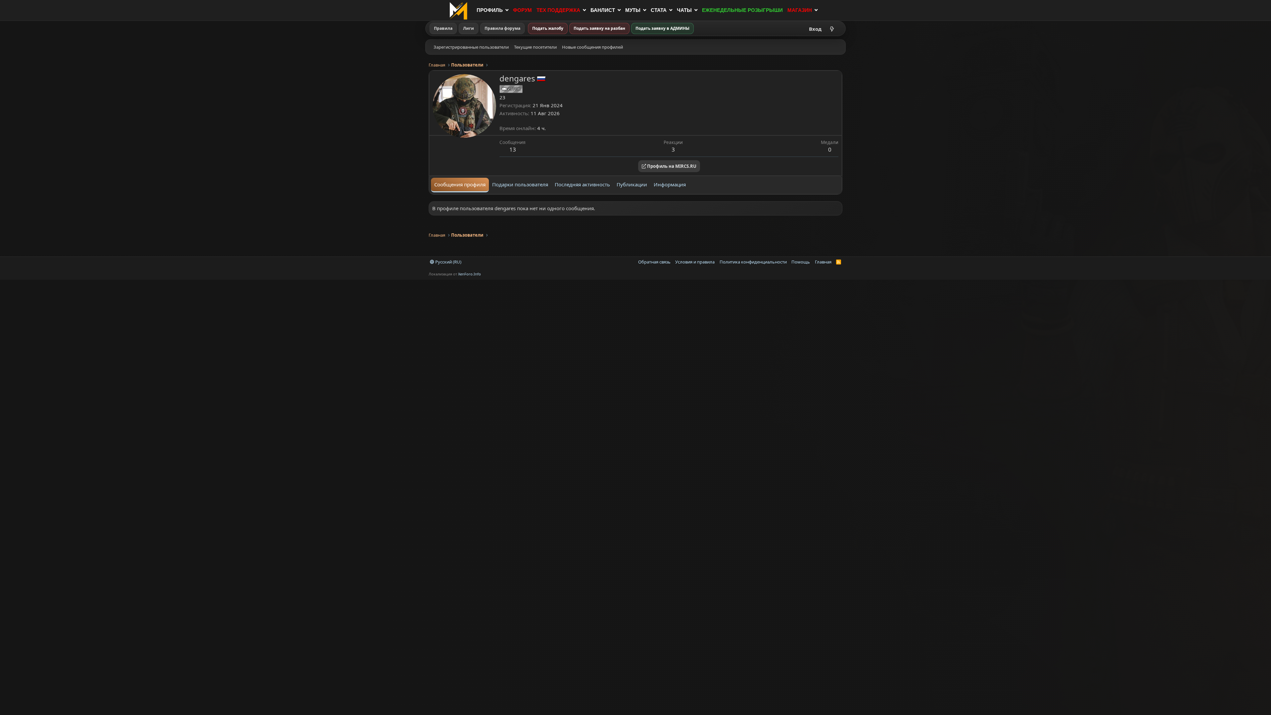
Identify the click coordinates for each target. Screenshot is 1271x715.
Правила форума (502, 28)
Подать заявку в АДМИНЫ (662, 28)
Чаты (684, 10)
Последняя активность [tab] (582, 184)
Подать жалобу (547, 28)
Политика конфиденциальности (753, 262)
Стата (659, 10)
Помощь (800, 262)
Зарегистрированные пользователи (471, 47)
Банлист (602, 10)
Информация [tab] (670, 184)
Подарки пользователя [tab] (520, 184)
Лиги (468, 28)
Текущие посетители (535, 47)
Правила (443, 28)
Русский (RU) (447, 262)
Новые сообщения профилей (592, 47)
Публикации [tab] (632, 184)
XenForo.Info (469, 273)
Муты (632, 10)
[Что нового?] (831, 28)
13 (512, 149)
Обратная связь (654, 262)
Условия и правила (695, 262)
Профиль (490, 10)
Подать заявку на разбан (599, 28)
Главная (823, 262)
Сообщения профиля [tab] (460, 184)
